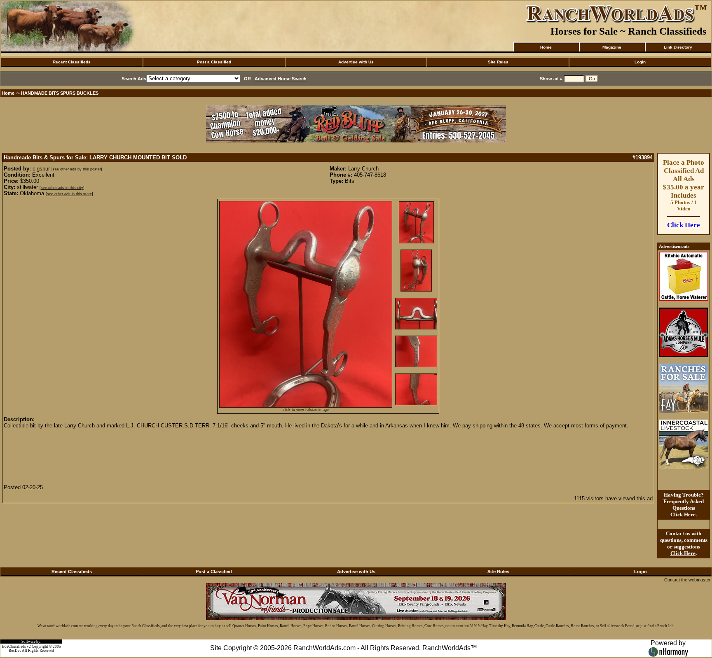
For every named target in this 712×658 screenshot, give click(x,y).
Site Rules (498, 62)
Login (640, 62)
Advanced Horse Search (281, 78)
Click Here (683, 225)
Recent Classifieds (72, 62)
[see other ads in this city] (62, 188)
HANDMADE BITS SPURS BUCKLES (59, 93)
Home (546, 47)
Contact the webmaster (687, 579)
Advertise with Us (356, 62)
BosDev (15, 651)
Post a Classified (214, 62)
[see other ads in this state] (69, 194)
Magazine (611, 47)
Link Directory (678, 47)
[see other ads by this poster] (77, 169)
